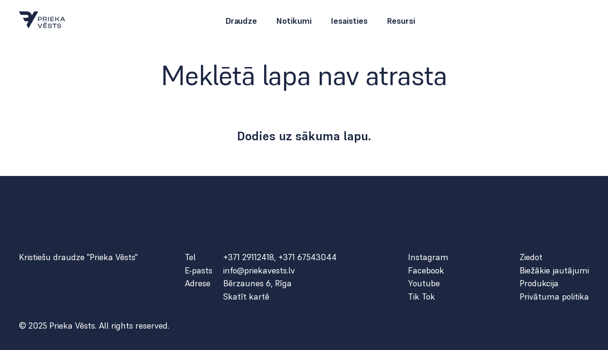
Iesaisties (349, 21)
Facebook (426, 270)
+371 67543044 (307, 257)
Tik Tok (421, 297)
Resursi (401, 21)
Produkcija (539, 283)
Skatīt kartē (246, 297)
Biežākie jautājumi (554, 270)
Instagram (428, 257)
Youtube (424, 283)
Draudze (241, 21)
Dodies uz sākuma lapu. (304, 136)
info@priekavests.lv (259, 270)
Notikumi (294, 21)
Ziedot (531, 257)
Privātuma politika (554, 297)
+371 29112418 (248, 257)
